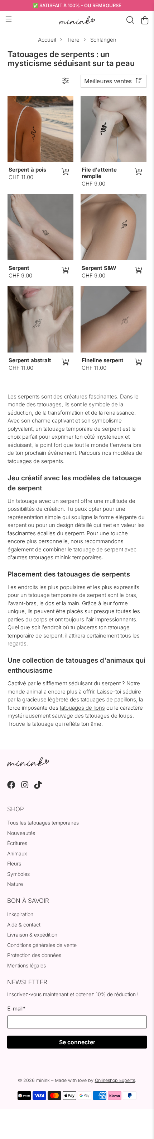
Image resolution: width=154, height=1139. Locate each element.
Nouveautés (21, 833)
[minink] (77, 20)
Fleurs (14, 863)
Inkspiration (20, 914)
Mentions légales (26, 965)
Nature (15, 884)
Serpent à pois (27, 169)
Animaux (17, 853)
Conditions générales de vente (42, 945)
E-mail (16, 1008)
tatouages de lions (82, 707)
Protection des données (34, 955)
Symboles (18, 874)
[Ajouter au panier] (65, 171)
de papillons (121, 699)
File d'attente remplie (99, 172)
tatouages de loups (109, 715)
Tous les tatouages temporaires (43, 823)
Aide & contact (23, 924)
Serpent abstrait (30, 360)
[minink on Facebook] (11, 787)
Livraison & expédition (32, 935)
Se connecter (77, 1042)
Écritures (17, 843)
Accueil (47, 39)
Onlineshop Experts (115, 1080)
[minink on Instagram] (25, 787)
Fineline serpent (103, 360)
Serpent (19, 268)
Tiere (73, 39)
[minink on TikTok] (38, 787)
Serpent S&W (99, 268)
